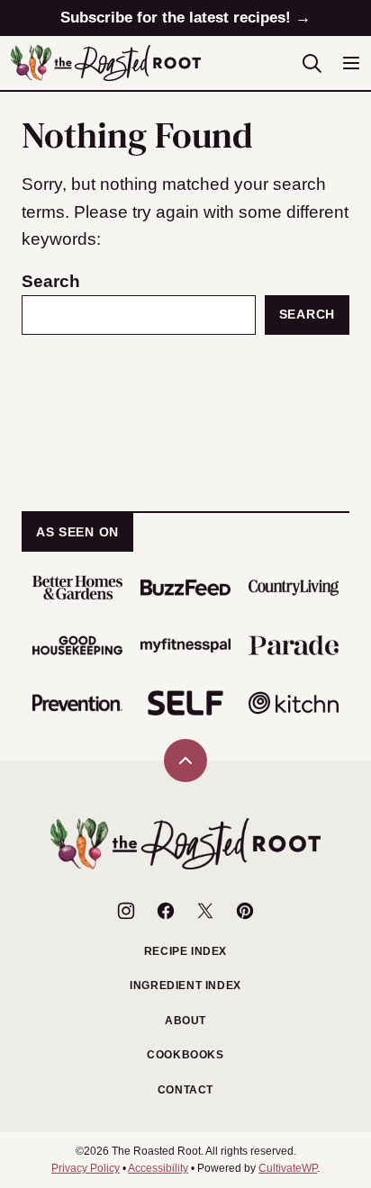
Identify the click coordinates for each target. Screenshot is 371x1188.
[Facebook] (166, 911)
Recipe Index (185, 951)
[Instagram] (126, 911)
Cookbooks (185, 1054)
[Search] (311, 63)
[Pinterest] (245, 911)
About (185, 1020)
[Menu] (351, 63)
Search (51, 281)
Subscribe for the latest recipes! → (185, 17)
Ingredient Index (185, 985)
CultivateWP (287, 1168)
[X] (205, 911)
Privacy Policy (85, 1168)
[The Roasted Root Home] (106, 63)
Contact (185, 1090)
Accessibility (158, 1168)
